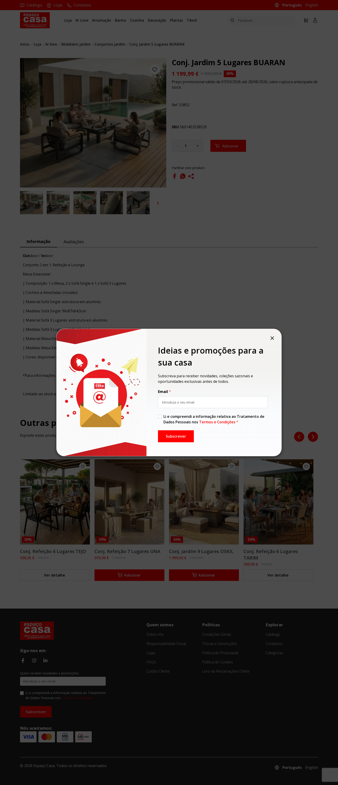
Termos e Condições (217, 422)
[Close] (272, 338)
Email (163, 391)
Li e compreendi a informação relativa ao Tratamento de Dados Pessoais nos (213, 419)
